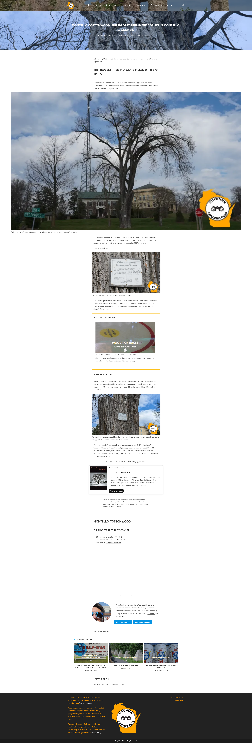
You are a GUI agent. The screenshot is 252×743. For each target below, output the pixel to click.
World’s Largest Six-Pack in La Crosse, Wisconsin (161, 666)
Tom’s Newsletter (142, 622)
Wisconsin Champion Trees (104, 448)
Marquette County (103, 632)
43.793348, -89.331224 (117, 540)
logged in (106, 684)
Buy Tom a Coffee (123, 622)
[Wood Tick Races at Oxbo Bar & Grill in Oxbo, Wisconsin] (125, 337)
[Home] (98, 35)
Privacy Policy (109, 506)
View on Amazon (116, 491)
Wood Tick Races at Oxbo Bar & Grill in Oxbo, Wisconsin (115, 354)
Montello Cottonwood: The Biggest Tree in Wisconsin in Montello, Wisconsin (131, 35)
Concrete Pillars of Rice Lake (126, 665)
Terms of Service (85, 703)
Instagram (120, 616)
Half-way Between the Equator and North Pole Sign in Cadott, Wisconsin (90, 666)
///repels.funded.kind (113, 543)
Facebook (151, 613)
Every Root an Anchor (120, 472)
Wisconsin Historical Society (142, 480)
